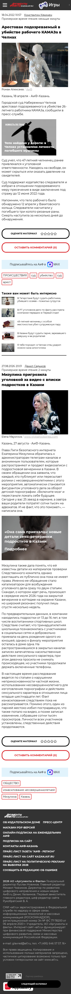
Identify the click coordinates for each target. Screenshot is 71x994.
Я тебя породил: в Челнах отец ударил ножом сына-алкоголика (39, 346)
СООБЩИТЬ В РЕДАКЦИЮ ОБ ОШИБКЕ (30, 870)
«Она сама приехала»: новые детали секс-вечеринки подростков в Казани (33, 537)
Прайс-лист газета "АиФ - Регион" (29, 851)
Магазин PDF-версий (19, 827)
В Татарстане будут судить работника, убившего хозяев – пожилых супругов (39, 299)
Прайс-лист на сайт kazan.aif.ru (28, 856)
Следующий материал (34, 984)
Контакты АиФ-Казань (20, 846)
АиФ (29, 89)
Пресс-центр (52, 822)
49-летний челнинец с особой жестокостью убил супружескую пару (39, 323)
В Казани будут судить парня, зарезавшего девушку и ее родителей (41, 334)
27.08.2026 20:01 (12, 366)
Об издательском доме (21, 822)
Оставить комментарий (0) (35, 247)
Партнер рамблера (34, 976)
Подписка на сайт (17, 841)
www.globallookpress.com (41, 436)
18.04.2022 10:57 (11, 15)
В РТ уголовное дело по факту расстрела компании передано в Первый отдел (40, 311)
